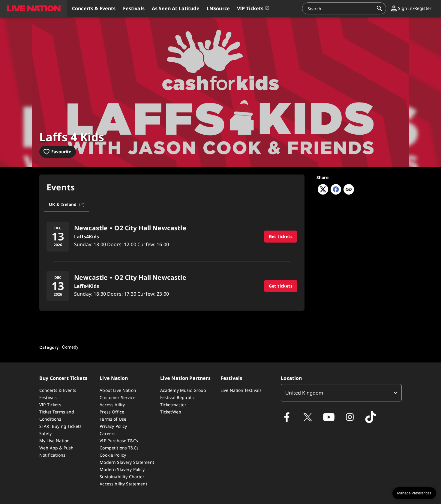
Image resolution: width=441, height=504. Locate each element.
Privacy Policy (113, 426)
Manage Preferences (414, 493)
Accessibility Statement (123, 484)
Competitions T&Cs (119, 448)
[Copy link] (349, 189)
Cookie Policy (113, 455)
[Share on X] (323, 192)
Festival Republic (177, 397)
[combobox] (340, 8)
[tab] (66, 204)
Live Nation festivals (241, 390)
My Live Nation (54, 440)
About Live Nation (118, 390)
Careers (108, 433)
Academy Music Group (183, 390)
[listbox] (341, 392)
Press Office (112, 412)
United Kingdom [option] (304, 392)
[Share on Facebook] (336, 192)
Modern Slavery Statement (127, 462)
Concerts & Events (57, 390)
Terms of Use (113, 419)
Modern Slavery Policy (122, 469)
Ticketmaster (173, 404)
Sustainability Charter (122, 476)
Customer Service (117, 397)
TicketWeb (170, 412)
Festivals (48, 397)
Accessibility (112, 404)
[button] (33, 8)
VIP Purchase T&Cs (119, 440)
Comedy (70, 347)
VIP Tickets (50, 404)
